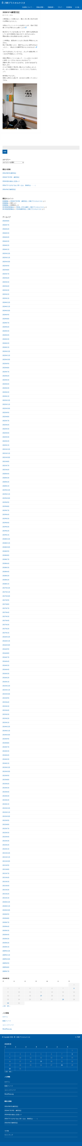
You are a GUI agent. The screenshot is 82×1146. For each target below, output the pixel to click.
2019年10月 (6, 498)
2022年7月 (5, 420)
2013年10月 (6, 771)
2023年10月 (6, 359)
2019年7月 (5, 510)
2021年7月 (5, 465)
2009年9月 (5, 963)
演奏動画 (51, 7)
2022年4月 (5, 433)
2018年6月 (5, 563)
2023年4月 (5, 384)
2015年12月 (6, 686)
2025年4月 (5, 286)
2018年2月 (5, 580)
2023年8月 (5, 367)
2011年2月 (5, 894)
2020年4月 (5, 474)
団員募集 (69, 7)
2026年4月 (5, 237)
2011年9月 (5, 865)
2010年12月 (6, 902)
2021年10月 (6, 457)
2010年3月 (5, 938)
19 (41, 996)
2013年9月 (5, 775)
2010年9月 (5, 914)
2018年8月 (5, 555)
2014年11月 (6, 730)
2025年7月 (5, 274)
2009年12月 (6, 951)
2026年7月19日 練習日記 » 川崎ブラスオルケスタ (26, 201)
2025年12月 (6, 253)
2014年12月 (6, 726)
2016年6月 (5, 661)
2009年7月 (5, 971)
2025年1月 (5, 298)
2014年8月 (5, 743)
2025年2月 (5, 294)
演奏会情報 (40, 7)
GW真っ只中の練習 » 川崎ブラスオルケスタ (30, 207)
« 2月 (4, 1006)
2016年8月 (5, 653)
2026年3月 (5, 241)
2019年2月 (5, 531)
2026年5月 (5, 233)
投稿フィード (6, 1021)
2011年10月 (6, 861)
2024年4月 (5, 335)
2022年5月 (5, 429)
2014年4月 (5, 755)
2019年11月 (6, 494)
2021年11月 (6, 453)
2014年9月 (5, 739)
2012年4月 (5, 837)
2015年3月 (5, 714)
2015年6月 (5, 702)
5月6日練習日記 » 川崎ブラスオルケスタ (29, 209)
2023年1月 (5, 396)
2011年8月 (5, 869)
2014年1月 (5, 763)
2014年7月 (5, 747)
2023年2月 (5, 392)
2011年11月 (6, 857)
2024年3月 (5, 339)
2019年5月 (5, 518)
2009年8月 (5, 967)
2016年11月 (6, 641)
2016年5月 (5, 665)
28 (63, 999)
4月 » (8, 1006)
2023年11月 (6, 355)
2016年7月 (5, 657)
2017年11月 (6, 592)
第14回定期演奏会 (8, 207)
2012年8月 (5, 824)
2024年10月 (6, 310)
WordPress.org (7, 1029)
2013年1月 (5, 804)
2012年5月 (5, 832)
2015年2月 (5, 718)
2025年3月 (5, 290)
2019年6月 (5, 514)
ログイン (5, 1017)
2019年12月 (6, 490)
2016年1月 (5, 682)
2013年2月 (5, 800)
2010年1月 (5, 947)
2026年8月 (5, 221)
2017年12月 (6, 588)
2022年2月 (5, 441)
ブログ (60, 7)
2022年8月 (5, 416)
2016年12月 (6, 637)
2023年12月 (6, 351)
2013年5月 (5, 788)
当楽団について (27, 7)
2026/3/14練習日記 (11, 12)
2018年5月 (5, 567)
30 (8, 1003)
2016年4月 (5, 669)
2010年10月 (6, 910)
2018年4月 (5, 571)
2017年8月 (5, 604)
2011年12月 (6, 853)
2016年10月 (6, 645)
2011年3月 (5, 890)
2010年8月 (5, 918)
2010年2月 (5, 943)
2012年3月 (5, 841)
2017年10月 (6, 596)
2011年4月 (5, 885)
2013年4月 (5, 792)
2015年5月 (5, 706)
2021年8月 (5, 461)
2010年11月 (6, 906)
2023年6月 (5, 376)
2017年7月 (5, 608)
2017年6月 (5, 612)
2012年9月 (5, 820)
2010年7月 (5, 922)
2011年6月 (5, 877)
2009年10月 (6, 959)
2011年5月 (5, 881)
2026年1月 (5, 249)
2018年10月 (6, 547)
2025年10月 (6, 261)
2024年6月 (5, 327)
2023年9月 (5, 363)
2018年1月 (5, 584)
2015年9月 (5, 698)
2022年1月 (5, 445)
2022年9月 (5, 412)
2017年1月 (5, 633)
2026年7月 (5, 225)
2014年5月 (5, 751)
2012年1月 (5, 849)
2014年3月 (5, 759)
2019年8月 (5, 506)
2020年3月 (5, 478)
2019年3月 (5, 527)
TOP (78, 1037)
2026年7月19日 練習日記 (10, 177)
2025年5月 (5, 282)
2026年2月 (5, 245)
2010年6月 (5, 926)
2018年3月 (5, 575)
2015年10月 (6, 694)
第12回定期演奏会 (8, 209)
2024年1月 (5, 347)
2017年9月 (5, 600)
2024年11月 (6, 306)
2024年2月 (5, 343)
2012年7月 (5, 828)
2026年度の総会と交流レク (11, 181)
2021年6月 (5, 469)
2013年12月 (6, 767)
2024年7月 (5, 323)
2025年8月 (5, 270)
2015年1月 (5, 722)
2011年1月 (5, 898)
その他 (77, 7)
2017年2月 (5, 629)
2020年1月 (5, 486)
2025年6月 (5, 278)
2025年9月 (5, 266)
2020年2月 (5, 482)
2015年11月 (6, 690)
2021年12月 (6, 449)
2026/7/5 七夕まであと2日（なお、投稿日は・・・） (19, 185)
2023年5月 (5, 380)
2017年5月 (5, 616)
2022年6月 (5, 425)
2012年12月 (6, 808)
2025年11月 (6, 257)
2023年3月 (5, 388)
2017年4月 (5, 620)
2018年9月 (5, 551)
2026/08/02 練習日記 (9, 173)
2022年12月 (6, 400)
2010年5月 (5, 930)
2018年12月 (6, 539)
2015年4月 (5, 710)
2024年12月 (6, 302)
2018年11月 (6, 543)
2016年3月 (5, 673)
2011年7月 (5, 873)
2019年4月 (5, 522)
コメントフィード (8, 1025)
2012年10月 (6, 816)
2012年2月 (5, 845)
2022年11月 (6, 404)
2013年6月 (5, 783)
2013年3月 (5, 796)
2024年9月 (5, 314)
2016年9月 (5, 649)
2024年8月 (5, 319)
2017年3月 (5, 624)
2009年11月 (6, 955)
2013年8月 (5, 779)
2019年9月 (5, 502)
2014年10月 (6, 735)
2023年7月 (5, 372)
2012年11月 (6, 812)
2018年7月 (5, 559)
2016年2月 (5, 677)
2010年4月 (5, 934)
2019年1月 (5, 535)
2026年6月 (5, 229)
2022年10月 (6, 408)
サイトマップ (8, 1135)
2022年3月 (5, 437)
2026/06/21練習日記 (9, 189)
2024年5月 (5, 331)
